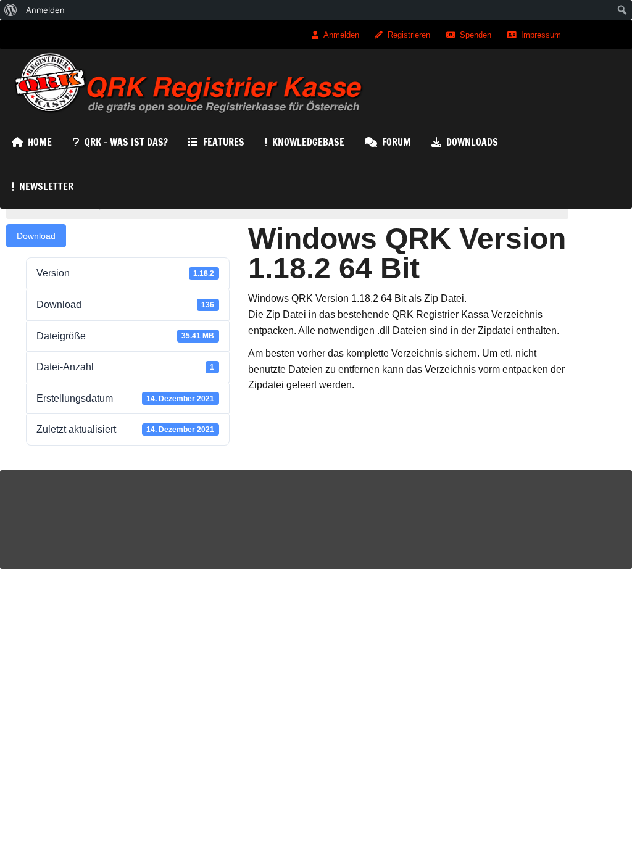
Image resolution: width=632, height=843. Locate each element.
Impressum (541, 34)
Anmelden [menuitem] (45, 10)
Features (223, 142)
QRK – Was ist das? (126, 142)
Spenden (475, 34)
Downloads (472, 142)
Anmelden (341, 34)
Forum (396, 142)
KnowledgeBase (308, 142)
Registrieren (409, 34)
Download (36, 236)
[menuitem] (11, 10)
